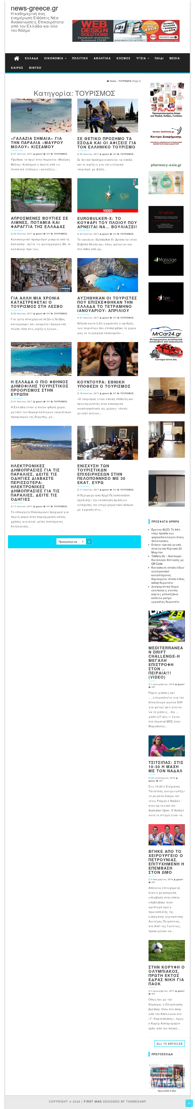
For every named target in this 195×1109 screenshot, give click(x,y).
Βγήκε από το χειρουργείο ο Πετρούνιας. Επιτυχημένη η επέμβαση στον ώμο (166, 861)
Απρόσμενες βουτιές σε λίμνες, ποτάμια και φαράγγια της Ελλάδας (39, 222)
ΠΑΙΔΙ (159, 58)
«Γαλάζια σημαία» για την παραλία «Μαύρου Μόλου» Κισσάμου (37, 142)
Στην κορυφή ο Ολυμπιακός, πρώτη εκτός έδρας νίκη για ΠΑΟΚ (167, 975)
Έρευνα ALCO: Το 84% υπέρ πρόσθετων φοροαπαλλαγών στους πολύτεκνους (167, 535)
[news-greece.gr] (16, 58)
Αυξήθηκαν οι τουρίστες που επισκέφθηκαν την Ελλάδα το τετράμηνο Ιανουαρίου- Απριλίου (107, 304)
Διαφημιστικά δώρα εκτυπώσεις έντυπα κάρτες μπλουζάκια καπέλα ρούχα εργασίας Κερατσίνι (165, 594)
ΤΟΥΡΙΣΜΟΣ (60, 153)
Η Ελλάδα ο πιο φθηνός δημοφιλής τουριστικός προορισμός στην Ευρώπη (40, 388)
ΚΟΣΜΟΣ (124, 58)
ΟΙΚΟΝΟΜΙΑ (54, 58)
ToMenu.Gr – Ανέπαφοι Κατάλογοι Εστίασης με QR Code (167, 560)
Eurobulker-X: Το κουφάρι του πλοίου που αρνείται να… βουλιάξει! (107, 222)
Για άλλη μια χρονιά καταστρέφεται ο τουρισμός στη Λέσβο (37, 302)
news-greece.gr (34, 7)
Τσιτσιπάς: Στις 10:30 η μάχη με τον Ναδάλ (166, 766)
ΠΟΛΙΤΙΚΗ (80, 58)
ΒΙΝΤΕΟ (35, 68)
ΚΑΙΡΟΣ (17, 68)
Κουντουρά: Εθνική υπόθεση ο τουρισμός (104, 384)
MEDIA (174, 58)
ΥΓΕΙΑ (141, 58)
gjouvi (39, 153)
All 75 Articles (170, 1044)
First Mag (93, 1101)
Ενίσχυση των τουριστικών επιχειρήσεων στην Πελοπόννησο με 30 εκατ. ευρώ (101, 474)
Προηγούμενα (68, 541)
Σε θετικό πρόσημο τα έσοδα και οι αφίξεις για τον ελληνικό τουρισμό (106, 143)
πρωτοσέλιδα (167, 1090)
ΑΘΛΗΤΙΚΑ (102, 58)
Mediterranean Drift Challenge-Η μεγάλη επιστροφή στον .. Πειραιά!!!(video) (166, 662)
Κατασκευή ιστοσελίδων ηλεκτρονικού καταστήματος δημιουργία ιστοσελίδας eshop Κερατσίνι (168, 575)
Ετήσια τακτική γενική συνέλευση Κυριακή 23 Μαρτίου (166, 548)
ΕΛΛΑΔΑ (31, 58)
